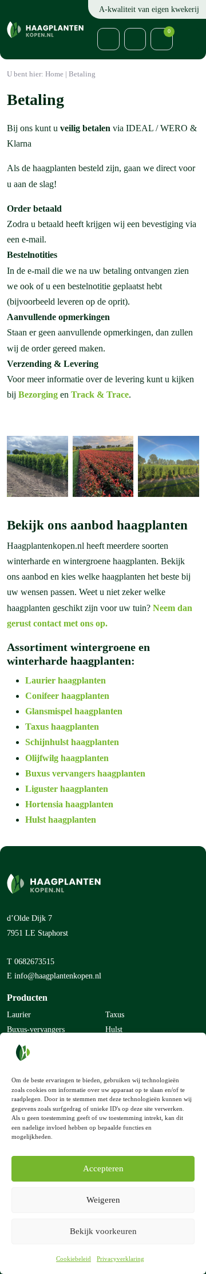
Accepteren (103, 1168)
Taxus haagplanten (62, 726)
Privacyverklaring (120, 1258)
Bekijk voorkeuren (103, 1231)
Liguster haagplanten (67, 789)
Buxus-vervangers (36, 1029)
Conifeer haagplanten (67, 696)
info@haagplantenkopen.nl (57, 976)
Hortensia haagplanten (69, 804)
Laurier (19, 1014)
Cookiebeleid (73, 1258)
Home (54, 74)
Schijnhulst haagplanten (72, 742)
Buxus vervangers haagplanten (85, 773)
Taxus (114, 1014)
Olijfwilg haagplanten (67, 758)
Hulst (113, 1029)
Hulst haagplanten (60, 819)
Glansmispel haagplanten (73, 711)
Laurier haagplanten (66, 680)
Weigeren (103, 1199)
